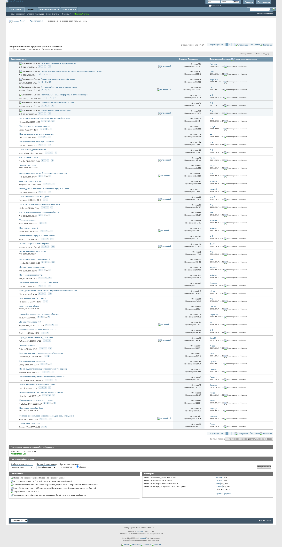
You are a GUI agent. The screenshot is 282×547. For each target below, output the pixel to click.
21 (53, 246)
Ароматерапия (36, 21)
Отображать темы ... (20, 464)
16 (50, 348)
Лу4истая (22, 341)
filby (20, 294)
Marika (21, 208)
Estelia (21, 309)
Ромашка (23, 302)
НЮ (20, 177)
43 (50, 278)
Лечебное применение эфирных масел (58, 63)
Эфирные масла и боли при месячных (36, 142)
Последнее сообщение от (220, 59)
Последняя (255, 44)
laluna (21, 232)
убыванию (83, 467)
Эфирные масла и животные (32, 361)
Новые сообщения (17, 14)
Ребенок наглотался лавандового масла (37, 330)
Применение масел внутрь (31, 275)
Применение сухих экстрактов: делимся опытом (41, 392)
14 (50, 270)
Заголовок (15, 59)
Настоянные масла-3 (28, 228)
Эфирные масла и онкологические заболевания (41, 353)
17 (49, 137)
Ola (20, 138)
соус (20, 83)
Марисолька (24, 326)
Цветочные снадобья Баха (31, 408)
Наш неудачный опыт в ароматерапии (36, 134)
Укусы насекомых (27, 220)
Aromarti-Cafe (69, 9)
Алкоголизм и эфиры (29, 306)
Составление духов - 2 (29, 157)
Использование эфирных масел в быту (37, 236)
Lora (20, 388)
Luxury (21, 365)
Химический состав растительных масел (59, 87)
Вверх (269, 439)
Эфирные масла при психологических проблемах (41, 377)
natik (21, 168)
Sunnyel (22, 91)
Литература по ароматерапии (32, 267)
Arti (20, 67)
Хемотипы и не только (29, 424)
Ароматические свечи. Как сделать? (35, 197)
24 (52, 231)
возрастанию (68, 467)
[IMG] (218, 484)
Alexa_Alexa (24, 153)
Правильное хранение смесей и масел (58, 79)
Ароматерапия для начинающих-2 (34, 259)
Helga (21, 411)
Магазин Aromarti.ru (49, 9)
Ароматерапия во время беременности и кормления (43, 173)
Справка (30, 14)
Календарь (39, 14)
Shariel (21, 333)
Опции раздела (246, 54)
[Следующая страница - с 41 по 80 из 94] (241, 44)
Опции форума (52, 14)
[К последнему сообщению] (235, 66)
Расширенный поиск (264, 14)
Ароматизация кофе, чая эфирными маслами (39, 204)
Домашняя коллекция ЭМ (30, 322)
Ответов (182, 59)
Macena (22, 122)
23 (50, 176)
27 (50, 82)
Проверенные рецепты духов (32, 251)
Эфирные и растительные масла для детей (38, 283)
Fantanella (23, 99)
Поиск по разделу (262, 54)
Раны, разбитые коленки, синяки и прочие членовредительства (48, 291)
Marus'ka (22, 396)
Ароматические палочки (30, 181)
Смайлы (219, 481)
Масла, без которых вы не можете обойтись (39, 314)
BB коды (219, 478)
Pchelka (22, 161)
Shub (21, 224)
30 (55, 98)
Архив (262, 520)
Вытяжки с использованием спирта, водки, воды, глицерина (46, 416)
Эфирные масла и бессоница (32, 298)
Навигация (66, 14)
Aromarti (143, 538)
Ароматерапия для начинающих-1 (56, 110)
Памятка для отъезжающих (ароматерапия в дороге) (43, 369)
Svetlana (22, 373)
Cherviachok (23, 357)
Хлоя (21, 420)
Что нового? (17, 9)
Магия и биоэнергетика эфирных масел (37, 385)
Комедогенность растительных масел (36, 400)
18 (53, 121)
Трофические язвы (27, 165)
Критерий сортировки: (47, 464)
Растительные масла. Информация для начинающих (64, 95)
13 (52, 239)
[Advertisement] (141, 30)
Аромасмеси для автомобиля (32, 150)
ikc (20, 318)
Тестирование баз (27, 345)
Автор (24, 59)
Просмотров (193, 59)
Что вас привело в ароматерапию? (34, 126)
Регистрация (264, 2)
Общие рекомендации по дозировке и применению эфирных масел (71, 71)
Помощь (249, 2)
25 (50, 74)
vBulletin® (140, 531)
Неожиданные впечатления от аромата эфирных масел (44, 189)
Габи (21, 349)
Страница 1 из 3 (217, 45)
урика (21, 130)
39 (50, 192)
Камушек (23, 185)
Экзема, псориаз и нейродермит (34, 244)
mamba (22, 263)
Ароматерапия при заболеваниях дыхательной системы (44, 118)
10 (50, 145)
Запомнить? (216, 6)
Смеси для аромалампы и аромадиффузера (39, 212)
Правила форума (223, 494)
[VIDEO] (219, 486)
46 (50, 113)
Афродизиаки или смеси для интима (36, 338)
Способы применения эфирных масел (58, 103)
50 (50, 66)
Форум (31, 9)
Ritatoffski (23, 404)
